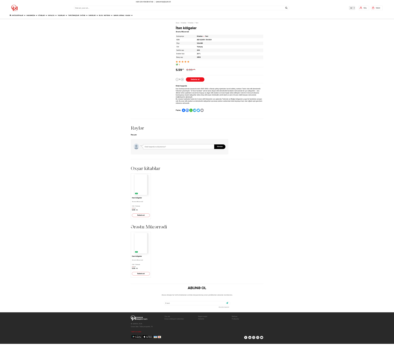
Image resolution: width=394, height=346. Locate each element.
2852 (199, 57)
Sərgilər (92, 15)
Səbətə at (195, 79)
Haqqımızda (31, 15)
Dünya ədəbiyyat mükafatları (174, 319)
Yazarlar (62, 15)
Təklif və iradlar (136, 332)
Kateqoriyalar (17, 15)
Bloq (101, 15)
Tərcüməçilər (73, 15)
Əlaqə (128, 15)
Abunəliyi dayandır (224, 307)
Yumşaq (200, 47)
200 (198, 50)
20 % (198, 54)
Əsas (177, 23)
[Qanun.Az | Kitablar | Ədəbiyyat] (14, 8)
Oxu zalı (167, 316)
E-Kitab (83, 15)
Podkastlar (235, 319)
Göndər (220, 146)
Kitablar (42, 15)
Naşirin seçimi (202, 316)
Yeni (196, 23)
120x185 (200, 43)
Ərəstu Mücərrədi (182, 32)
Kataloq (51, 15)
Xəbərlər (201, 319)
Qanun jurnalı (118, 15)
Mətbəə (107, 15)
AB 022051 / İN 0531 (204, 40)
